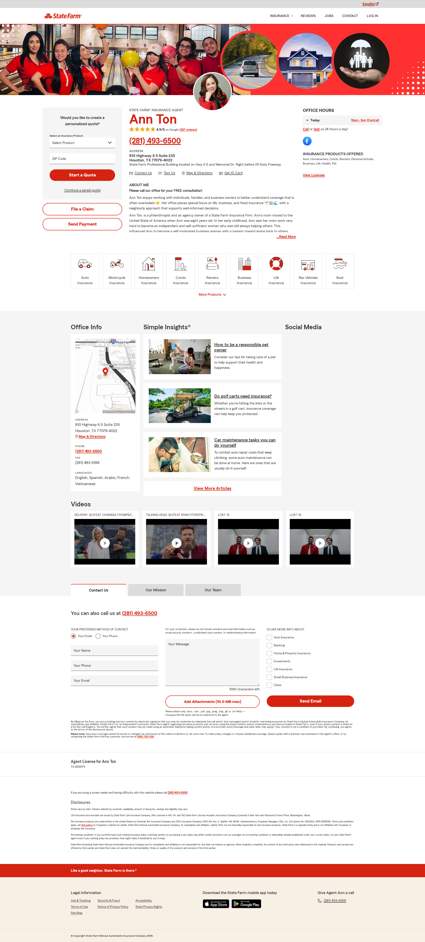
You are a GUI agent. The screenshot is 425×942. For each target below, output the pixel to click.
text (317, 129)
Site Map (77, 913)
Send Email (310, 701)
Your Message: (179, 644)
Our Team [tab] (213, 590)
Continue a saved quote (82, 190)
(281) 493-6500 (155, 141)
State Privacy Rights (148, 906)
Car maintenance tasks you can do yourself (245, 443)
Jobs (329, 16)
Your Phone (110, 636)
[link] (63, 15)
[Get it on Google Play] (246, 903)
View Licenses (314, 175)
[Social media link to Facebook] (307, 141)
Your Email (85, 636)
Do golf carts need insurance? (243, 396)
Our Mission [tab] (156, 590)
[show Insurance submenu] (291, 16)
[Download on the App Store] (216, 903)
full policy (87, 825)
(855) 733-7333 (145, 736)
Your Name (81, 650)
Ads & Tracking (81, 900)
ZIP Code (59, 159)
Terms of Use (79, 906)
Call (306, 129)
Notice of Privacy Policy (113, 906)
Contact (350, 16)
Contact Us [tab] (98, 590)
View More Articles (212, 488)
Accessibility (143, 900)
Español (369, 4)
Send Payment (82, 224)
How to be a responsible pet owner (241, 347)
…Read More (286, 236)
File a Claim (82, 209)
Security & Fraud (109, 900)
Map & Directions (92, 436)
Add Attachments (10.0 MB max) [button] (212, 702)
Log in (372, 16)
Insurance (279, 16)
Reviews (308, 16)
